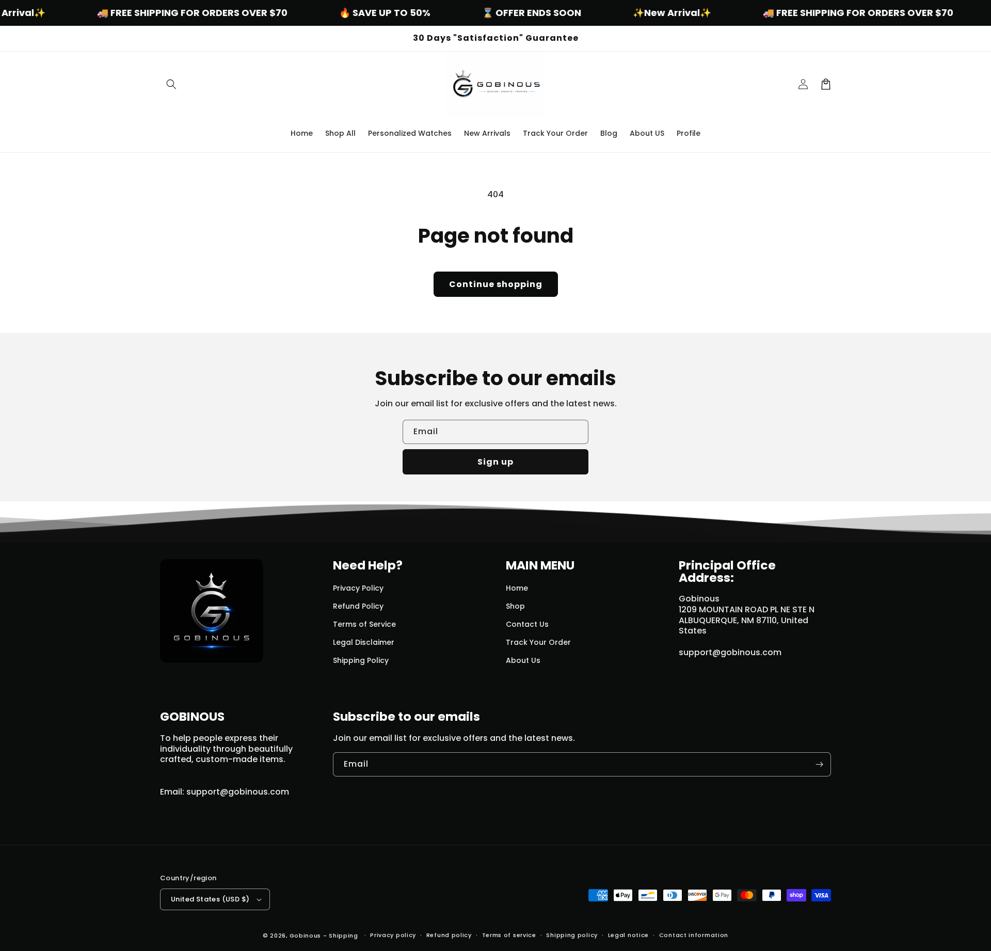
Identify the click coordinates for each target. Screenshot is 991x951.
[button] (171, 84)
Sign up (495, 462)
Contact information (693, 935)
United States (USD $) (210, 899)
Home (517, 588)
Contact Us (527, 624)
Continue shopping (495, 284)
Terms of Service (364, 624)
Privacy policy (393, 935)
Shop (515, 606)
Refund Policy (358, 606)
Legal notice (628, 935)
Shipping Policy (361, 660)
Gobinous (306, 935)
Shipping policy (572, 935)
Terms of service (509, 935)
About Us (523, 660)
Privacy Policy (358, 588)
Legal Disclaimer (363, 642)
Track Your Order (538, 642)
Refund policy (449, 935)
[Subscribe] (819, 764)
